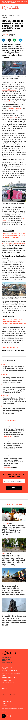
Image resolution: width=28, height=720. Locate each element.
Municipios (4, 15)
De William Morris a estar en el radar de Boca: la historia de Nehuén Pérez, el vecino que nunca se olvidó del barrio (13, 379)
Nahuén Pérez (24, 1)
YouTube (10, 694)
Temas (18, 15)
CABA (9, 657)
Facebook (3, 694)
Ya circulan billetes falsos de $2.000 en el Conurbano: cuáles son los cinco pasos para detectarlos (13, 446)
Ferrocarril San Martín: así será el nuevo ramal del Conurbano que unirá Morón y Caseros (14, 235)
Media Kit (4, 688)
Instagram (14, 694)
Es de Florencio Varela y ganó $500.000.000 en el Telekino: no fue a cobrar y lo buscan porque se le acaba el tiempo (14, 431)
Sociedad (4, 17)
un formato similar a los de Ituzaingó (14, 243)
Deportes (14, 467)
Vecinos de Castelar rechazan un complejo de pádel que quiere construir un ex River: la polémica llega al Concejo (14, 400)
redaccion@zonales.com (8, 682)
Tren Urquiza (14, 2)
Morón (3, 553)
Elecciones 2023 (7, 662)
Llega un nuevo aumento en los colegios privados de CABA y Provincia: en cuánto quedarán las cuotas (14, 369)
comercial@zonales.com (8, 680)
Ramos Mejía (21, 350)
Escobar (4, 614)
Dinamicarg (5, 705)
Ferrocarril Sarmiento (9, 350)
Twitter (7, 694)
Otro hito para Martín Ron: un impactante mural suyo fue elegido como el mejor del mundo (14, 321)
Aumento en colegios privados (13, 1)
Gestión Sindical (6, 701)
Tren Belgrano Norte (6, 2)
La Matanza (12, 15)
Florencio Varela (8, 436)
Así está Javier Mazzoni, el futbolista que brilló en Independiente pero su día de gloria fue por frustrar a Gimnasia (13, 462)
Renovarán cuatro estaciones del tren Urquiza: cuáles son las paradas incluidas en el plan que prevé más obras (14, 411)
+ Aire (3, 703)
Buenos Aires (7, 451)
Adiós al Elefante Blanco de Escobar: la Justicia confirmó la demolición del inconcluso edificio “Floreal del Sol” (14, 620)
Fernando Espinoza (14, 108)
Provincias (5, 660)
